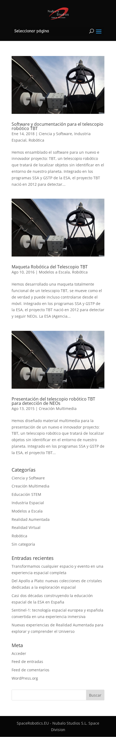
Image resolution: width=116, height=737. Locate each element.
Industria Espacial (28, 502)
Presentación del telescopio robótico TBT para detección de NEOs (53, 401)
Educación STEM (26, 494)
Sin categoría (23, 544)
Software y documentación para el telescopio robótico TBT (57, 126)
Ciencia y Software (55, 133)
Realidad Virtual (26, 527)
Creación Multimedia (58, 408)
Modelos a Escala (54, 272)
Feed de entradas (27, 661)
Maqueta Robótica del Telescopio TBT (50, 267)
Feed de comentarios (30, 669)
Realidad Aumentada (31, 519)
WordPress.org (25, 678)
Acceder (19, 653)
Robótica (36, 140)
